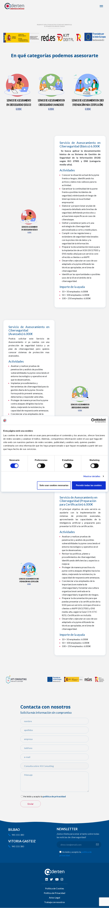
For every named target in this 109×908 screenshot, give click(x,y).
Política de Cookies (54, 888)
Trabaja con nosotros (54, 902)
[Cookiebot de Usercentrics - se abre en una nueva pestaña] (93, 420)
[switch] (41, 465)
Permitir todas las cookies (89, 485)
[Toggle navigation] (102, 6)
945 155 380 (18, 834)
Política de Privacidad (54, 893)
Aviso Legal (54, 897)
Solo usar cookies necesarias (53, 485)
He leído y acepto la (32, 796)
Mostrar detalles (91, 476)
